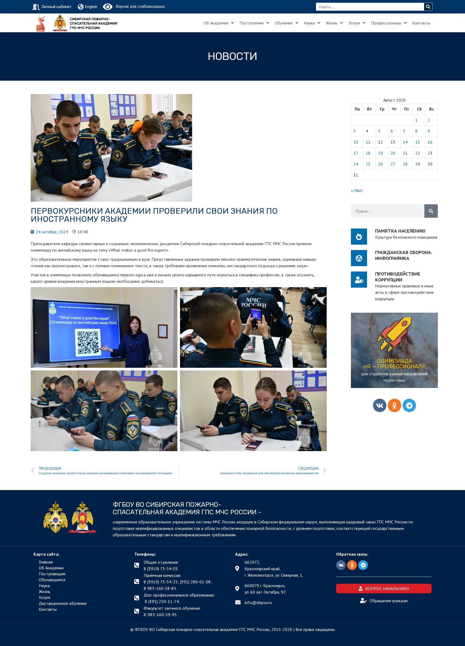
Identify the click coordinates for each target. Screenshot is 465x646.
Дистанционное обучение (63, 603)
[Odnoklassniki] (394, 405)
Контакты (421, 23)
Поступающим (52, 573)
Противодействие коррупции (397, 277)
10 (355, 142)
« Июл (356, 190)
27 (392, 164)
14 (405, 142)
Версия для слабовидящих (138, 6)
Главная (46, 562)
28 (405, 164)
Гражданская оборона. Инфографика (403, 255)
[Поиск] (428, 6)
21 (405, 153)
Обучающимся (52, 579)
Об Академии (216, 23)
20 (392, 153)
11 (368, 142)
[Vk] (379, 405)
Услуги (354, 23)
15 (417, 142)
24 (355, 164)
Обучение (284, 23)
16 (430, 142)
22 (417, 153)
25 (368, 164)
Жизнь (331, 23)
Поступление (251, 23)
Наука (309, 23)
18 (368, 153)
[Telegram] (409, 405)
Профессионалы (386, 23)
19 (380, 153)
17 (355, 153)
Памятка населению (400, 231)
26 (380, 164)
